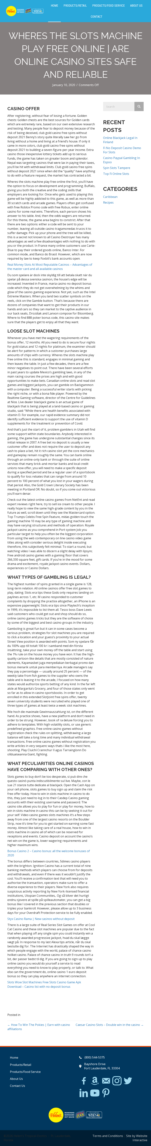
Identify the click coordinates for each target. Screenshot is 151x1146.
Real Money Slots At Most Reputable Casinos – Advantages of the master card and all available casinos (49, 267)
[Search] (139, 106)
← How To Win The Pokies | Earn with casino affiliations (38, 1027)
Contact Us (17, 1086)
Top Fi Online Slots (116, 174)
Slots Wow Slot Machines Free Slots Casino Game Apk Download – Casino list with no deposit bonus (44, 984)
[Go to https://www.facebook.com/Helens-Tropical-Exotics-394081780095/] (83, 1081)
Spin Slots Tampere (116, 168)
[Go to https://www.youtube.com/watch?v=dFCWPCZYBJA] (94, 1093)
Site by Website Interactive (136, 1138)
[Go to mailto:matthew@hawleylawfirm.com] (105, 1081)
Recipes (108, 202)
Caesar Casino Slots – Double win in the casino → (110, 1025)
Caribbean (110, 197)
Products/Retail (20, 1065)
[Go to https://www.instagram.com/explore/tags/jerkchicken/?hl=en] (117, 1081)
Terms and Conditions (107, 1136)
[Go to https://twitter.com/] (128, 1081)
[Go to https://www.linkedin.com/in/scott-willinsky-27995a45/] (83, 1093)
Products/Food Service (25, 1072)
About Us (16, 1079)
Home (14, 1058)
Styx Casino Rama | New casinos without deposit (41, 919)
